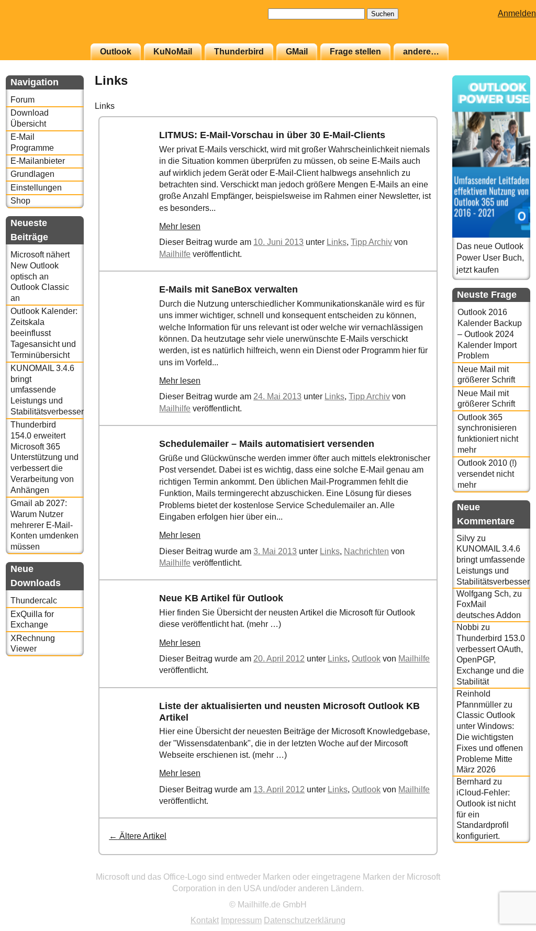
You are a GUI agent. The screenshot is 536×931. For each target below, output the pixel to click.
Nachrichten (366, 551)
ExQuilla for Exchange (32, 620)
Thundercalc (33, 600)
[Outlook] (132, 647)
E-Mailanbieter (37, 160)
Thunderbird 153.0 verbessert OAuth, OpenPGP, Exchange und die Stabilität (490, 660)
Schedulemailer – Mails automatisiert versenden (266, 444)
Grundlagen (32, 174)
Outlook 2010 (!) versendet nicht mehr (487, 473)
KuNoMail (172, 51)
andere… (421, 51)
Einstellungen (36, 187)
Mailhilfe (175, 254)
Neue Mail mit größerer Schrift (486, 375)
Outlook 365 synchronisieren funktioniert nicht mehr (487, 433)
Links (337, 242)
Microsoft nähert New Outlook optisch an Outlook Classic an (40, 276)
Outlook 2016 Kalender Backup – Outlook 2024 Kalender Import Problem (489, 334)
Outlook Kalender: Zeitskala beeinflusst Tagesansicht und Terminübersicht (43, 333)
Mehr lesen (179, 226)
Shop (20, 200)
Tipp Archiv (371, 242)
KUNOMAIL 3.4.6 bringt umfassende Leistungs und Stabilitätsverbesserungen (47, 390)
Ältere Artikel (137, 836)
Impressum (241, 920)
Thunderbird (239, 51)
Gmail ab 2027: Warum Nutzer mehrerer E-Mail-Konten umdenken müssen (44, 525)
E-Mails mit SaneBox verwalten (228, 289)
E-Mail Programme (32, 142)
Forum (22, 99)
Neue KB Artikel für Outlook (221, 598)
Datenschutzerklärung (304, 920)
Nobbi (467, 627)
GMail (297, 51)
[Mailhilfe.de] (63, 27)
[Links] (132, 184)
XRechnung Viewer (32, 644)
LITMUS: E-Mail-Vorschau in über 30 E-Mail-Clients (272, 135)
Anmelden (517, 13)
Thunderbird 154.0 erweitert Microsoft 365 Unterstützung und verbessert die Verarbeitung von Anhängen (44, 457)
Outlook (115, 51)
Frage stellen (355, 51)
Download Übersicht (29, 118)
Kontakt (205, 920)
